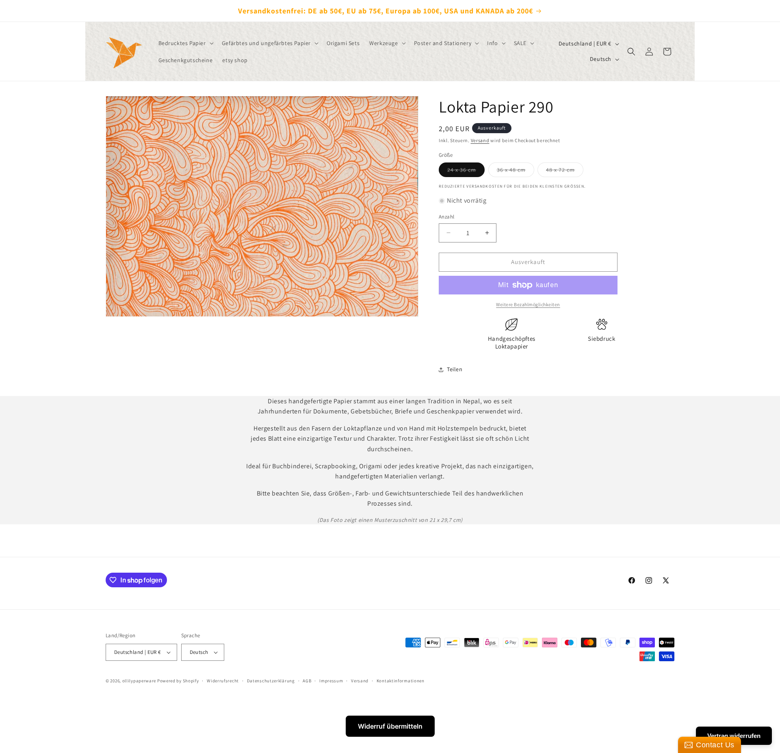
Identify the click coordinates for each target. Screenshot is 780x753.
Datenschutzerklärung (271, 681)
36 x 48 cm (515, 171)
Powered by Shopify (178, 681)
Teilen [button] (455, 369)
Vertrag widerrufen (733, 735)
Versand (480, 140)
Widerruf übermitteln (390, 726)
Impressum (331, 681)
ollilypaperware (139, 681)
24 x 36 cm (466, 171)
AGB (307, 681)
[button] (185, 43)
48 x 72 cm (564, 171)
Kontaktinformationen (401, 681)
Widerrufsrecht (223, 681)
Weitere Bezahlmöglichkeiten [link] (528, 304)
